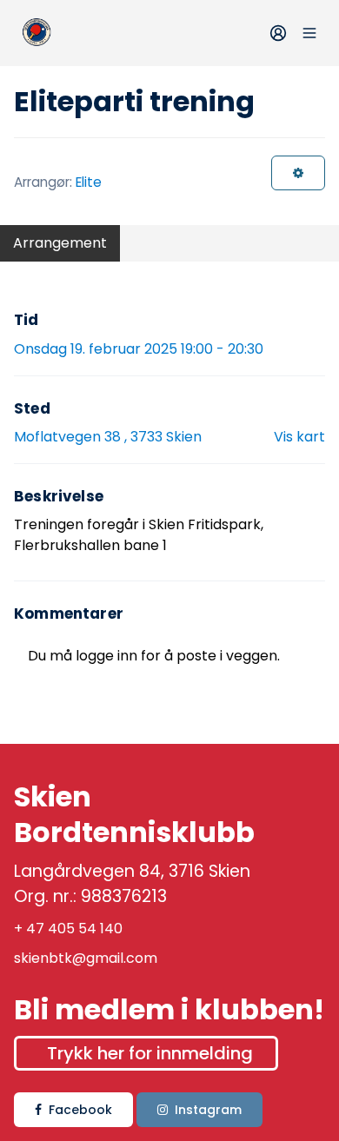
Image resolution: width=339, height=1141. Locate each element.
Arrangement (60, 243)
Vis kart (299, 437)
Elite (89, 182)
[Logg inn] (278, 33)
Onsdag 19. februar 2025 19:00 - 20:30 (138, 349)
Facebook (80, 1109)
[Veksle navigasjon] (309, 33)
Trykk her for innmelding (150, 1053)
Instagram (208, 1109)
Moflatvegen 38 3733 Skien (108, 437)
